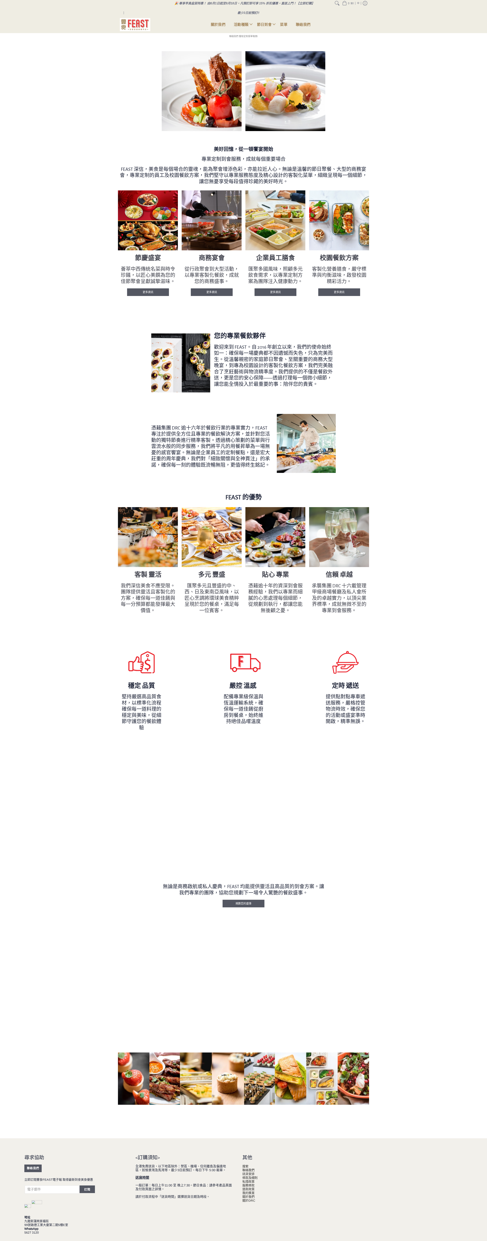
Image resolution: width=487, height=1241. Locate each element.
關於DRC (248, 1200)
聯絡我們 (33, 1168)
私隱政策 (248, 1181)
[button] (348, 3)
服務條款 (248, 1185)
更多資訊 (148, 292)
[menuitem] (337, 3)
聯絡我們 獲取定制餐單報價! (243, 36)
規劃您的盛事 (243, 903)
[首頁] (135, 24)
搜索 (245, 1166)
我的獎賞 (248, 1193)
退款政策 (248, 1189)
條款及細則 (250, 1177)
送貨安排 (248, 1174)
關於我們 (248, 1196)
